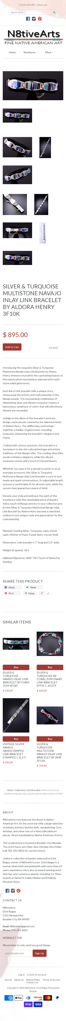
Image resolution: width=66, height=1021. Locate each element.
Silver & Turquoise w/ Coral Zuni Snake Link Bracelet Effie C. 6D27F (49, 679)
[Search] (54, 12)
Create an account (36, 974)
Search (8, 979)
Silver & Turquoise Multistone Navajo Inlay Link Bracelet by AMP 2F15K (49, 752)
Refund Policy (33, 979)
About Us (19, 979)
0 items (27, 5)
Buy (16, 667)
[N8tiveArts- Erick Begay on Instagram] (34, 18)
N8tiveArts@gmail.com (22, 926)
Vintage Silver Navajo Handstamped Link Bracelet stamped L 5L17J (14, 750)
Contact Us (32, 982)
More (48, 52)
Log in (21, 974)
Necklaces (30, 52)
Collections (19, 790)
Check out (41, 5)
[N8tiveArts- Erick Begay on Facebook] (28, 18)
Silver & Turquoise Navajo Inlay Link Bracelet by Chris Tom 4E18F (16, 679)
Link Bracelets (33, 790)
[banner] (33, 37)
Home (12, 52)
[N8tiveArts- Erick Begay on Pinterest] (40, 18)
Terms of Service (51, 979)
